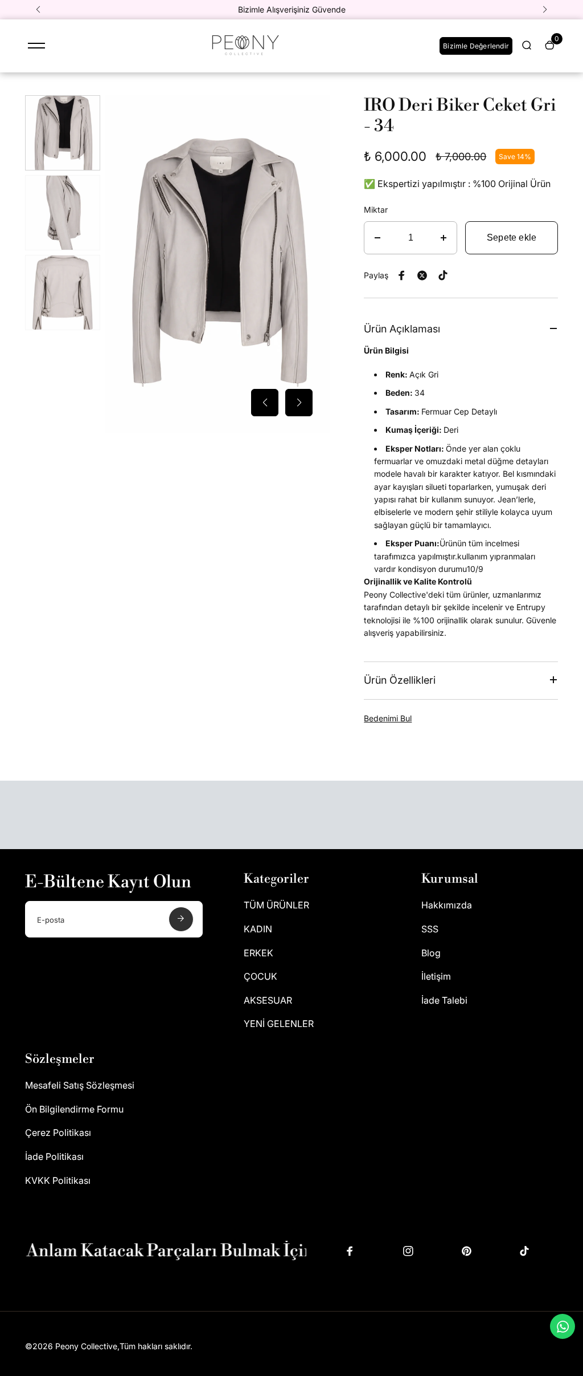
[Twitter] (422, 275)
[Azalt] (377, 238)
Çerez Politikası (58, 1132)
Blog (431, 953)
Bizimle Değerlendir (476, 46)
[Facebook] (402, 275)
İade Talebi (444, 1000)
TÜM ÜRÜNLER (276, 905)
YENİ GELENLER (279, 1023)
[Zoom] (312, 112)
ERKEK (258, 953)
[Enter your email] (181, 919)
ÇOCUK (260, 976)
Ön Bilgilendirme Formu (74, 1109)
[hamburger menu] (36, 45)
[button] (38, 9)
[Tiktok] (524, 1251)
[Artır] (443, 238)
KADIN (258, 929)
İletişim (436, 976)
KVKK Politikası (58, 1180)
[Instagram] (408, 1251)
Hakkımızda (446, 905)
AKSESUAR (268, 1000)
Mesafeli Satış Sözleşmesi (79, 1085)
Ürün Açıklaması (402, 329)
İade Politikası (54, 1156)
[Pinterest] (443, 275)
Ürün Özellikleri (400, 680)
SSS (429, 929)
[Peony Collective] (244, 57)
